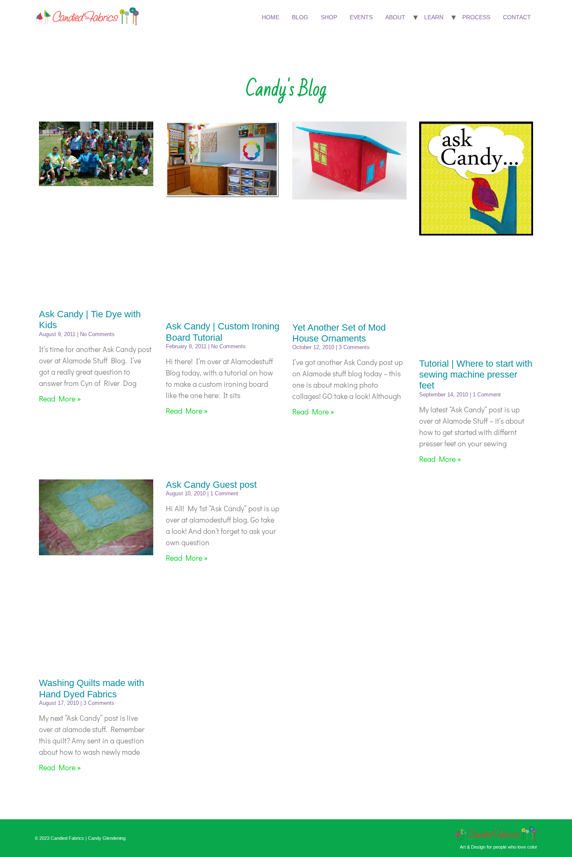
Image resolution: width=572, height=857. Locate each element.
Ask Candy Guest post (211, 484)
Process (476, 17)
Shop (329, 17)
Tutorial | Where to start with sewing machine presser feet (475, 374)
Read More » (60, 399)
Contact (517, 17)
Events (361, 17)
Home (270, 17)
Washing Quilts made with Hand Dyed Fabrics (91, 688)
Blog (300, 17)
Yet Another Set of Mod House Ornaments (339, 333)
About (395, 17)
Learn (433, 17)
